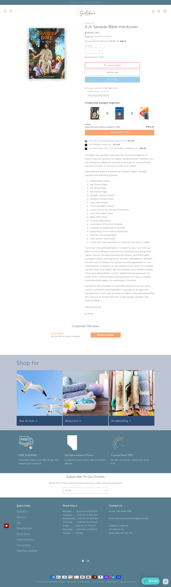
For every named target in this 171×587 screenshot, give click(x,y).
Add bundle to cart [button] (120, 132)
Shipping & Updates (27, 550)
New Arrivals (26, 420)
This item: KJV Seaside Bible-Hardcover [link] (107, 141)
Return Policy (23, 533)
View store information (98, 95)
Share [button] (90, 313)
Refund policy (72, 582)
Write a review (106, 335)
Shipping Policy (24, 528)
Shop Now (22, 511)
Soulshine (46, 582)
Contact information (127, 582)
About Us (21, 517)
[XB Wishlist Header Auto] (158, 11)
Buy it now (112, 79)
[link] (95, 113)
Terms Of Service (25, 539)
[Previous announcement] (5, 2)
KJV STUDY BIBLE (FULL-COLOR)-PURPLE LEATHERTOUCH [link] (113, 148)
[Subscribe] (105, 490)
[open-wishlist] (6, 526)
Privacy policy (84, 582)
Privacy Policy (24, 545)
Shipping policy (112, 582)
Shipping (89, 36)
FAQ (19, 522)
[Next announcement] (166, 2)
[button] (5, 11)
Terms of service (98, 582)
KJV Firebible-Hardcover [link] (100, 144)
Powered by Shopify (57, 582)
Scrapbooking (119, 420)
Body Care (71, 420)
